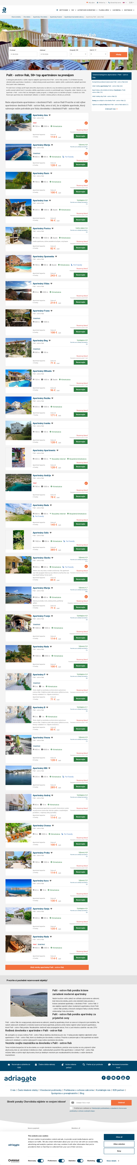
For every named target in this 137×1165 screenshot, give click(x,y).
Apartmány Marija (41, 145)
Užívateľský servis (115, 2)
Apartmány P (39, 674)
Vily (73, 10)
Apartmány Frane (41, 311)
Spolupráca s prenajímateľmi (64, 1093)
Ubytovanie (64, 10)
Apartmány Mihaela (42, 371)
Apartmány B (39, 707)
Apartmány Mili (40, 768)
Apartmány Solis (41, 533)
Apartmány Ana (40, 115)
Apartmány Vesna (41, 737)
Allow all (119, 1137)
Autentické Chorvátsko (86, 10)
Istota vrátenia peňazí (70, 1066)
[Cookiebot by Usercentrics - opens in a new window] (13, 1160)
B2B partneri (118, 1090)
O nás (13, 1090)
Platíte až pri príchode (94, 1064)
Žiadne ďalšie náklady (46, 1064)
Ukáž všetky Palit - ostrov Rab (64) (107, 86)
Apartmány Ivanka (41, 423)
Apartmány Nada (41, 505)
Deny (119, 1151)
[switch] (61, 1160)
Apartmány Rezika (41, 398)
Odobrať (121, 1103)
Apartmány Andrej (41, 795)
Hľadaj (118, 55)
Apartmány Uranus (42, 825)
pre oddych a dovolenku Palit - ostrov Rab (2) (109, 100)
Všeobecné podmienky (51, 1090)
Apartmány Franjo (41, 616)
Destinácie (128, 10)
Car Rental (117, 10)
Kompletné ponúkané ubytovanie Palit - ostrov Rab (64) (110, 82)
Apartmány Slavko (41, 558)
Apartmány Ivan (40, 200)
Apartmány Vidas (41, 283)
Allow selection (119, 1144)
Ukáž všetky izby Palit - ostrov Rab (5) (104, 96)
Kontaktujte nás (103, 1090)
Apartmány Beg (40, 340)
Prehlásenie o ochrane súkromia (79, 1090)
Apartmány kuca (41, 881)
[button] (125, 2)
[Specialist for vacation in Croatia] (20, 1078)
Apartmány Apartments (44, 450)
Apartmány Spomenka (43, 256)
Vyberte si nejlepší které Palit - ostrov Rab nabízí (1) (110, 104)
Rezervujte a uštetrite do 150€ (20, 1066)
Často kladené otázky (28, 1090)
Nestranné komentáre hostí (120, 1066)
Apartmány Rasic (41, 173)
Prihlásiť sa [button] (102, 2)
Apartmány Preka (41, 853)
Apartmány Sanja (41, 909)
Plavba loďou (104, 10)
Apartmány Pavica (42, 228)
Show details (111, 1161)
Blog (82, 1093)
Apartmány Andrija (42, 475)
